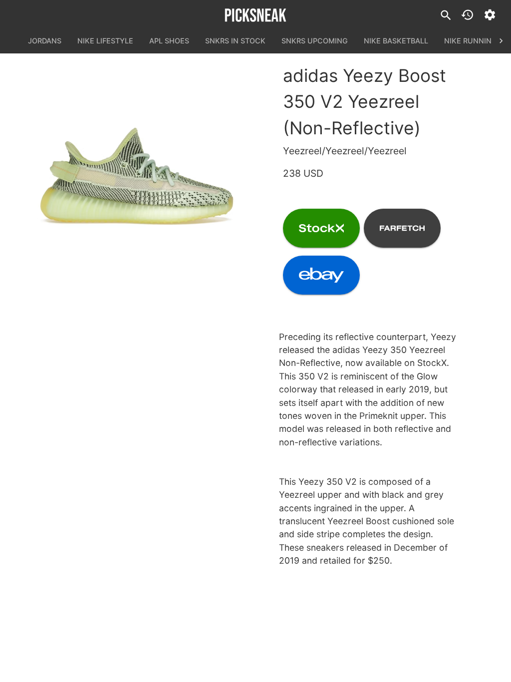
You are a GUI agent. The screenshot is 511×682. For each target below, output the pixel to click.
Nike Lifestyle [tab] (105, 40)
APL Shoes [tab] (169, 40)
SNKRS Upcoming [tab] (314, 40)
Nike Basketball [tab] (396, 40)
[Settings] (490, 14)
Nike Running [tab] (470, 40)
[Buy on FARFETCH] (402, 228)
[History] (467, 14)
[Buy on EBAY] (321, 275)
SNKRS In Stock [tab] (235, 40)
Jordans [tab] (44, 40)
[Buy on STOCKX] (321, 228)
